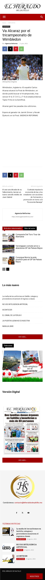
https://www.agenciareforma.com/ (22, 217)
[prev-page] (3, 269)
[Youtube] (28, 513)
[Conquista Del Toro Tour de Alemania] (8, 237)
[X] (10, 48)
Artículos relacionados (13, 228)
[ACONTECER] (8, 559)
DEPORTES (11, 23)
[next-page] (7, 269)
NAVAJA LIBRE (8, 326)
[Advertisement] (22, 142)
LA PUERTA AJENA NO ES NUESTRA (16, 321)
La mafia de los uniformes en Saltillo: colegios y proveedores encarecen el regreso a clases (20, 297)
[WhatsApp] (21, 48)
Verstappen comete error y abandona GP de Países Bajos (29, 247)
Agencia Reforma (11, 43)
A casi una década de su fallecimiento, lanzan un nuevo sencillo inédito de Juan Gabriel (12, 193)
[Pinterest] (15, 48)
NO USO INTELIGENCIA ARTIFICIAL (15, 304)
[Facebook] (4, 48)
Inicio (4, 23)
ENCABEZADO (21, 539)
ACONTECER (7, 310)
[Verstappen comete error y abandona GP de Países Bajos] (8, 249)
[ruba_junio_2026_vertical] (22, 381)
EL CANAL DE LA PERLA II (11, 315)
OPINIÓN (19, 550)
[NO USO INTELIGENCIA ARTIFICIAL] (8, 547)
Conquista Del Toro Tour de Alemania (28, 235)
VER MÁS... (22, 337)
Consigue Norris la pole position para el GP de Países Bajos (29, 259)
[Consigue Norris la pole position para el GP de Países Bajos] (8, 260)
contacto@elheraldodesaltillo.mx (28, 503)
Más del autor (29, 228)
